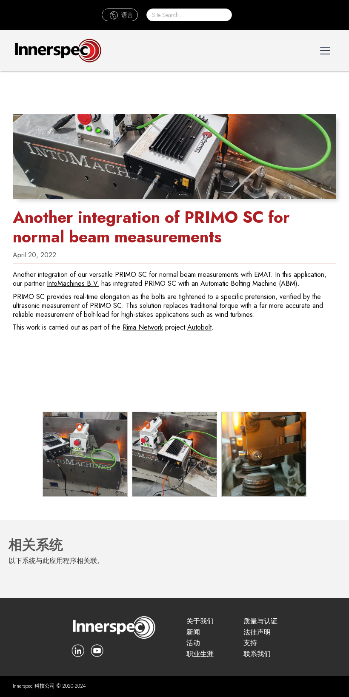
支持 (250, 643)
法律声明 (257, 632)
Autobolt (199, 327)
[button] (119, 15)
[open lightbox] (85, 454)
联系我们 (257, 654)
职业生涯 (200, 654)
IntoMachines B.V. (73, 283)
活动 (193, 643)
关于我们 (200, 621)
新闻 (193, 632)
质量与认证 (260, 621)
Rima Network (143, 327)
